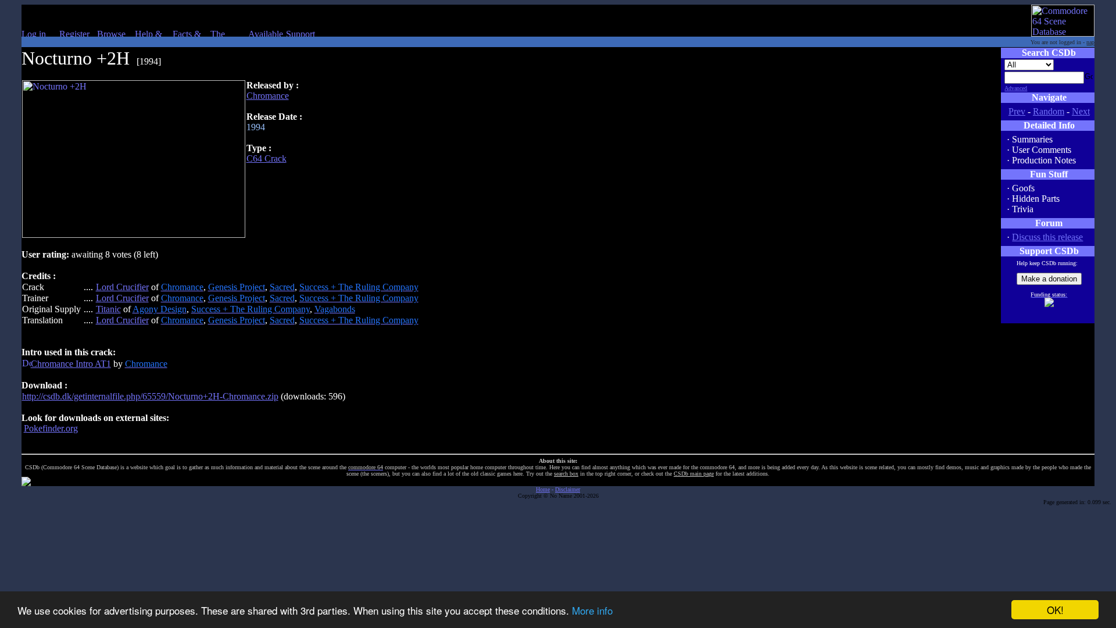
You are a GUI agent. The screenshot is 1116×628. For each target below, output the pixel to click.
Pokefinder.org (51, 428)
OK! (1055, 609)
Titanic (108, 309)
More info (592, 610)
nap (1090, 42)
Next (1081, 111)
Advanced (1015, 88)
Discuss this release (1047, 237)
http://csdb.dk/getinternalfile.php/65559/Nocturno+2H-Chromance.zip (150, 396)
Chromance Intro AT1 (71, 364)
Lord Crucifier (122, 287)
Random (1048, 111)
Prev (1016, 111)
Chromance (267, 96)
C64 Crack (266, 158)
